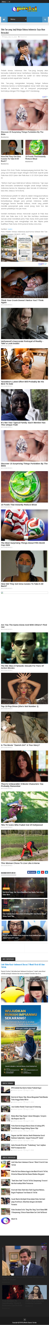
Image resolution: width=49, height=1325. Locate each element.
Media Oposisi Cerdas (30, 1322)
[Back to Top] (24, 1319)
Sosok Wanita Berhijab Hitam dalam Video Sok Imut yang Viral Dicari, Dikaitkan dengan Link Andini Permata (28, 1202)
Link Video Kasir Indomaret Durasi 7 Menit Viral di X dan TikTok (23, 965)
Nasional (23, 37)
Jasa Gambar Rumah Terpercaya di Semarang (26, 1106)
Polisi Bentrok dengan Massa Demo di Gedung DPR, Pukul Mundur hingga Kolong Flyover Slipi (24, 914)
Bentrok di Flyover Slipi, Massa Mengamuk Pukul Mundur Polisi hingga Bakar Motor (23, 893)
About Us (14, 1218)
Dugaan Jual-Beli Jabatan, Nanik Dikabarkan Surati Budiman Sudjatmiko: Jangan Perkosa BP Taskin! (24, 936)
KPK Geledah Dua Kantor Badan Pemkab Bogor (26, 1087)
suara (10, 229)
